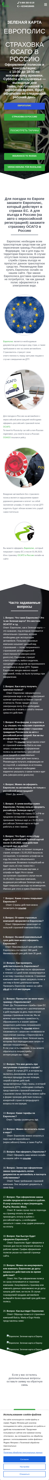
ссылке (22, 742)
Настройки (24, 1467)
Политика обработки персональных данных (23, 1452)
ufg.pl (6, 989)
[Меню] (46, 4)
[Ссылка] (5, 4)
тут (36, 1120)
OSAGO (7, 437)
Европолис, (29, 548)
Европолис (8, 341)
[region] (24, 1445)
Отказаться (25, 1474)
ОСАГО (6, 427)
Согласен (24, 1459)
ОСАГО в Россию (26, 555)
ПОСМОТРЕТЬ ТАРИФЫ (24, 130)
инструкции (24, 989)
